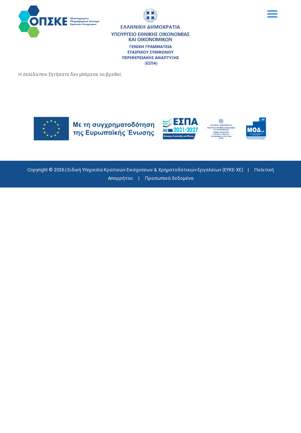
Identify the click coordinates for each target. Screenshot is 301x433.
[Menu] (272, 17)
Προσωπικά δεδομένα (169, 178)
